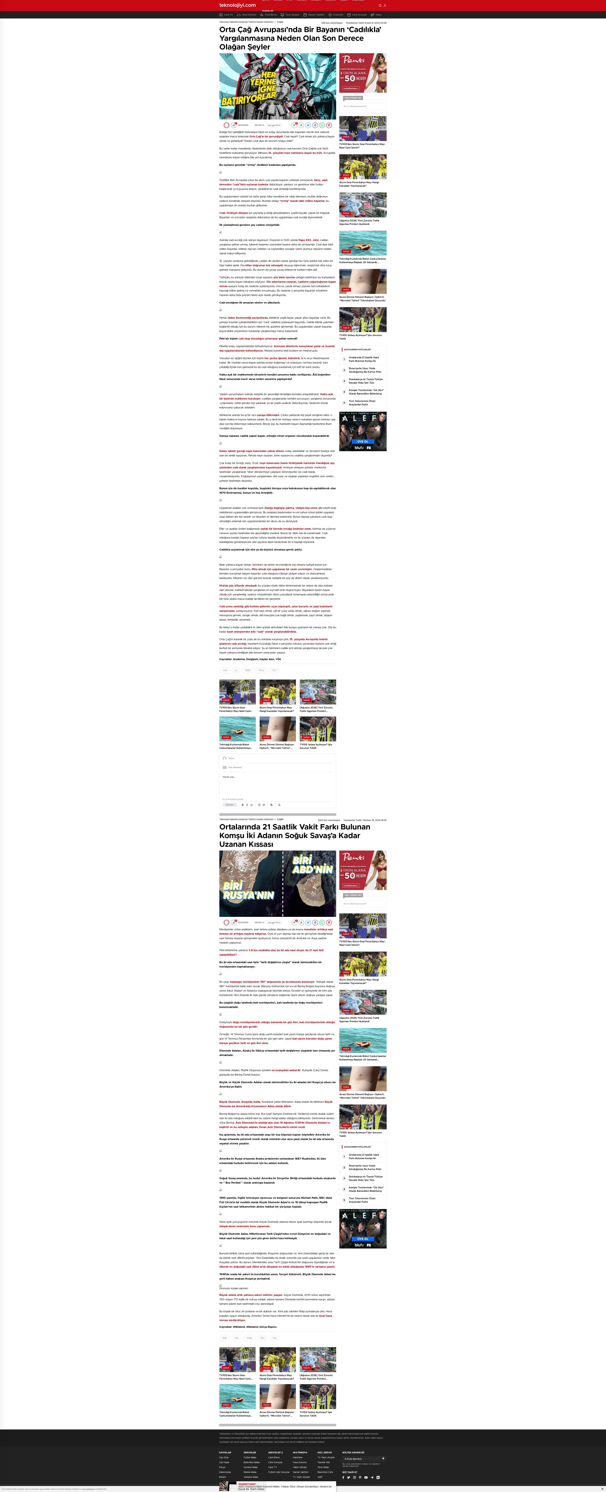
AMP (320, 1477)
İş (236, 670)
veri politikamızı (88, 1489)
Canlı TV (272, 1467)
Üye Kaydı (224, 1462)
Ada (225, 1338)
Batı (237, 1338)
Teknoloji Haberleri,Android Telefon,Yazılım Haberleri (246, 22)
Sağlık (280, 22)
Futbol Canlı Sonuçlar (279, 1472)
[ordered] (259, 805)
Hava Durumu (300, 1462)
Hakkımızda (225, 1472)
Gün (262, 1338)
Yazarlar (267, 11)
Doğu (249, 1338)
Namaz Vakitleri (300, 1472)
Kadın (248, 670)
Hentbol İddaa (250, 1467)
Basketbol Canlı (325, 1472)
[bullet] (263, 805)
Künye (222, 1467)
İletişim (222, 1477)
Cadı (225, 670)
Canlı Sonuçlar (275, 1462)
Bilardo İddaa (250, 1472)
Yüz (274, 670)
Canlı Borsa (273, 1457)
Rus (274, 1338)
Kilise (261, 670)
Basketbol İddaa (251, 1462)
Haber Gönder (300, 1467)
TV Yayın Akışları (301, 1477)
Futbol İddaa (250, 1457)
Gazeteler (298, 1457)
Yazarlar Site (324, 1462)
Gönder (230, 805)
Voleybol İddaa (251, 1477)
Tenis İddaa (323, 1467)
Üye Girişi (224, 1457)
